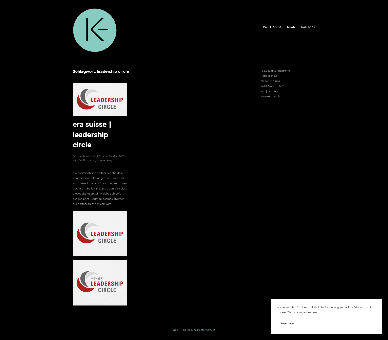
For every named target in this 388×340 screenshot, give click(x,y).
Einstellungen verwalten (342, 323)
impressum (189, 330)
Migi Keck (98, 156)
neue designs (106, 160)
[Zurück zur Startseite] (95, 27)
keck (291, 27)
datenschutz (207, 330)
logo (95, 160)
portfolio (272, 27)
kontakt (308, 27)
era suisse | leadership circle (92, 135)
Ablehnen (312, 323)
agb (175, 330)
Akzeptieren (288, 323)
